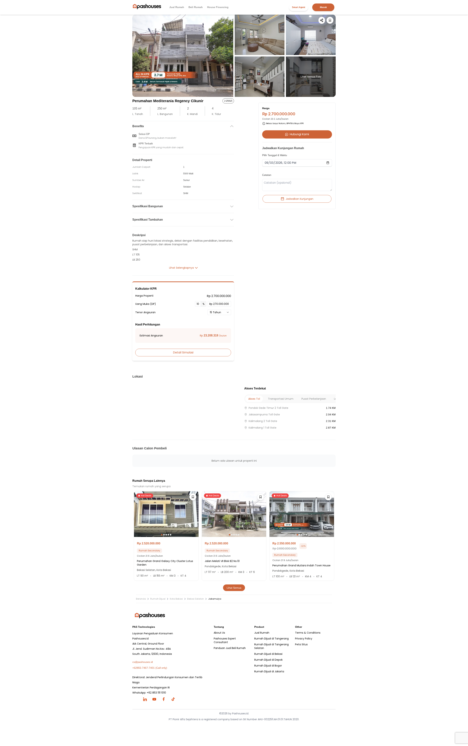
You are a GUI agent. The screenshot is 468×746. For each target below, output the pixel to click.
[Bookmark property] (330, 20)
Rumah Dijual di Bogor (268, 665)
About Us (219, 633)
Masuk (323, 7)
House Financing (218, 7)
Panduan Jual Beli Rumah (230, 648)
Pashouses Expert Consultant (225, 640)
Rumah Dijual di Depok (268, 660)
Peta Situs (301, 644)
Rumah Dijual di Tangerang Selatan (271, 646)
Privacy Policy (303, 638)
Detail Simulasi (183, 352)
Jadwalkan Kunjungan (299, 199)
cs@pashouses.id (142, 661)
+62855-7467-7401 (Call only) (149, 667)
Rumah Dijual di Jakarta (269, 671)
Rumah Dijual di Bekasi (268, 654)
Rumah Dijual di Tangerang (271, 638)
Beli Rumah (195, 7)
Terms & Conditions (307, 633)
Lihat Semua (234, 587)
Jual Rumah (176, 7)
